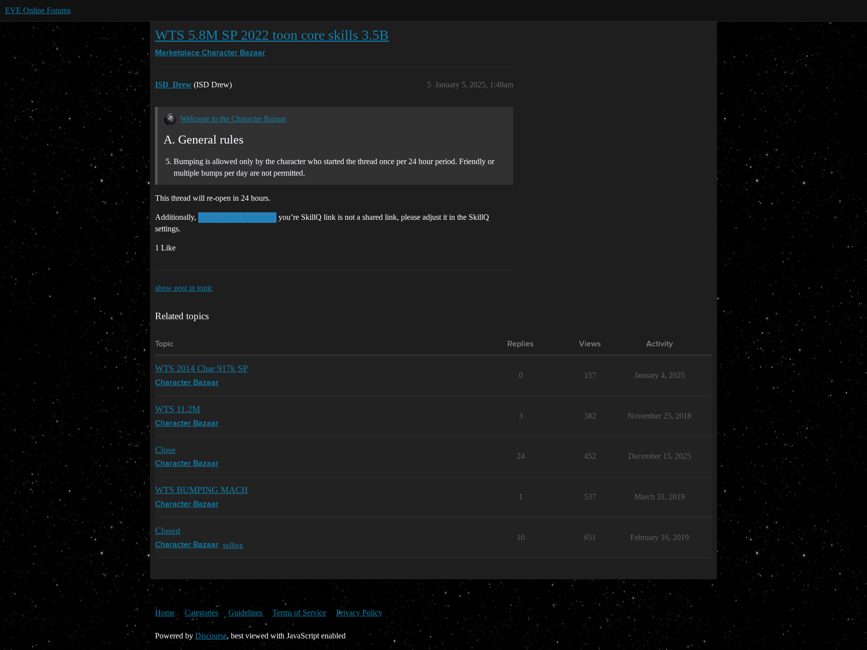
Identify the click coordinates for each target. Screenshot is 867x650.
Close (165, 450)
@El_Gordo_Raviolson (237, 217)
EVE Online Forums (38, 10)
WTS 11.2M (177, 409)
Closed (167, 531)
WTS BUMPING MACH (201, 490)
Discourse (211, 635)
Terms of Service (299, 612)
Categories (201, 612)
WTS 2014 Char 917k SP (201, 368)
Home (165, 612)
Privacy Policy (359, 612)
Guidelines (245, 612)
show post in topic (184, 288)
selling (233, 545)
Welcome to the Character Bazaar (233, 118)
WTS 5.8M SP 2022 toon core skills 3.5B (272, 35)
